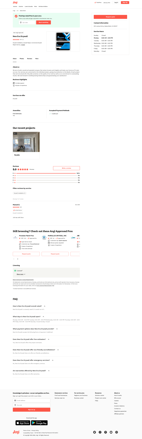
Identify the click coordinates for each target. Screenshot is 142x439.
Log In (116, 2)
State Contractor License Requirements (23, 280)
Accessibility (28, 433)
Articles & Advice (43, 6)
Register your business (81, 395)
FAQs (96, 400)
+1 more (23, 45)
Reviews (29, 58)
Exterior (21, 6)
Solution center (99, 395)
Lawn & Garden (29, 6)
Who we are (117, 398)
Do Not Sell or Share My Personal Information (46, 432)
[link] (26, 243)
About (14, 58)
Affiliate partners (119, 414)
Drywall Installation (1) (19, 193)
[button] (26, 145)
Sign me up (31, 410)
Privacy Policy (35, 430)
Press (115, 403)
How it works (118, 395)
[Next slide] (18, 259)
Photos (22, 58)
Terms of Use (26, 430)
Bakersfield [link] (23, 10)
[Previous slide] (14, 259)
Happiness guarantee (120, 411)
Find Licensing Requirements (43, 285)
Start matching (43, 22)
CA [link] (17, 10)
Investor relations (119, 406)
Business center (79, 398)
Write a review (66, 168)
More (35, 6)
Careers (116, 400)
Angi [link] (14, 10)
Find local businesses (61, 395)
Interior (15, 6)
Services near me (60, 398)
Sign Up (125, 2)
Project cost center (100, 398)
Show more (20, 274)
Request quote (26, 254)
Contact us (117, 408)
